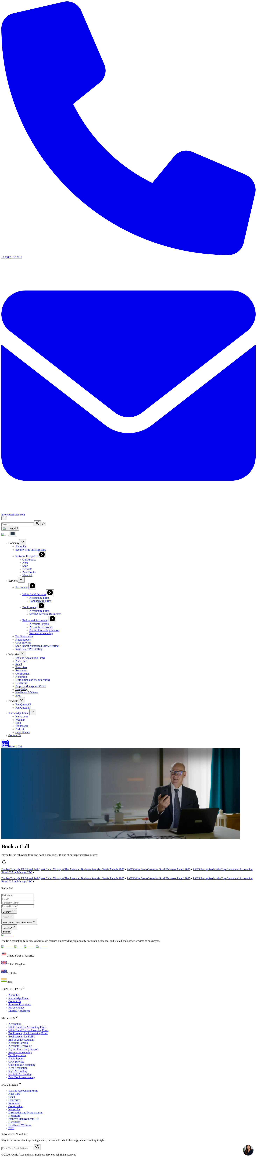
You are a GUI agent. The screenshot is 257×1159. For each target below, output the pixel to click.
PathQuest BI (22, 707)
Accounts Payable (39, 623)
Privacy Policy (16, 1007)
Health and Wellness (26, 692)
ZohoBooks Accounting (21, 1077)
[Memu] (12, 533)
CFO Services (23, 642)
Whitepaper (21, 725)
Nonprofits (21, 676)
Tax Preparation (24, 636)
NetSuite (27, 568)
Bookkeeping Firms (40, 600)
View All (27, 575)
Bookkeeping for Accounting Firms (28, 1033)
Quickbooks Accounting (21, 1064)
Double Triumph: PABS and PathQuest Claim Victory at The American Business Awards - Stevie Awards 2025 (62, 869)
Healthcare (21, 683)
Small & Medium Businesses (45, 613)
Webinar (20, 719)
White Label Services (34, 594)
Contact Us (14, 735)
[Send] (37, 1147)
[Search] (4, 518)
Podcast (19, 729)
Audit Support (23, 639)
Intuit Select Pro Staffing (28, 649)
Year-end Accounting (41, 633)
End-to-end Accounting (35, 620)
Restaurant (21, 670)
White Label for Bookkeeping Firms (28, 1030)
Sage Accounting (17, 1071)
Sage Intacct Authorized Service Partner (37, 645)
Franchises (21, 667)
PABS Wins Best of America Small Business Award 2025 (158, 869)
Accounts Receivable (41, 627)
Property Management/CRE (30, 686)
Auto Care (21, 661)
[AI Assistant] (248, 1150)
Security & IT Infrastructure (30, 549)
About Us (20, 546)
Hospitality (21, 689)
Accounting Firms (39, 597)
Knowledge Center (18, 713)
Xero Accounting (17, 1067)
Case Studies (22, 732)
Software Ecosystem (26, 556)
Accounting (21, 587)
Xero (25, 562)
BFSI (18, 695)
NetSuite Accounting (19, 1074)
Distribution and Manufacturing (32, 679)
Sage (25, 565)
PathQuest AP (23, 704)
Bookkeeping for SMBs (21, 1036)
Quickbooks (29, 559)
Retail (18, 664)
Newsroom (21, 716)
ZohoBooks (28, 572)
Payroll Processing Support (44, 630)
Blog (18, 722)
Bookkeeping (29, 607)
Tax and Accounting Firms (30, 657)
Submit (6, 931)
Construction (22, 673)
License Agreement (19, 1010)
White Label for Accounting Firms (27, 1027)
